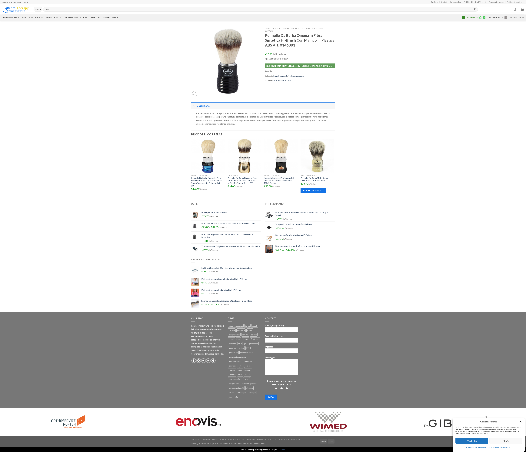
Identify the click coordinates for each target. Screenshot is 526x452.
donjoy (245, 339)
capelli (254, 326)
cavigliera (241, 330)
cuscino (254, 335)
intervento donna (235, 361)
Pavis (240, 370)
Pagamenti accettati (496, 2)
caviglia (232, 330)
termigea (252, 392)
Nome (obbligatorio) (274, 325)
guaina (241, 348)
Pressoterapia (110, 17)
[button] (520, 421)
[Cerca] (475, 9)
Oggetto (269, 347)
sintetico (288, 80)
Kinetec (58, 17)
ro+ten (246, 379)
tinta (230, 397)
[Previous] (191, 168)
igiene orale (233, 352)
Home (268, 28)
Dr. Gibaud (255, 339)
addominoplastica (236, 326)
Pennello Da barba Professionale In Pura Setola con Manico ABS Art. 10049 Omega (279, 180)
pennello (281, 80)
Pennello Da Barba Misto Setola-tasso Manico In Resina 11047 (315, 179)
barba (274, 80)
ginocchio (232, 348)
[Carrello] (522, 9)
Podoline (232, 375)
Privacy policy (455, 2)
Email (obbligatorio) (274, 336)
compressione (234, 335)
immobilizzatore (246, 352)
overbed (232, 370)
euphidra (232, 344)
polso (240, 375)
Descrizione (203, 105)
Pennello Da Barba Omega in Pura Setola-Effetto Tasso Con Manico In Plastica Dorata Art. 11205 (242, 180)
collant (249, 330)
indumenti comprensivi (237, 357)
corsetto (245, 335)
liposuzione (233, 366)
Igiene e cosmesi (281, 28)
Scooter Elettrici (92, 17)
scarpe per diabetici (236, 388)
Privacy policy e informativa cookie (476, 447)
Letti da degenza (72, 17)
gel (245, 344)
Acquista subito (313, 190)
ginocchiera (253, 344)
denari (231, 339)
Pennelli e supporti (280, 76)
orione (248, 366)
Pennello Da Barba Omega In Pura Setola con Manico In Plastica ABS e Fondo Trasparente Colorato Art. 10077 (206, 182)
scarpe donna (234, 384)
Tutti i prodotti (10, 17)
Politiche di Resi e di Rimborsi (475, 2)
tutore (237, 397)
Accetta (472, 440)
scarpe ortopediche (249, 384)
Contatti (444, 2)
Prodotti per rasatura (303, 28)
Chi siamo (434, 2)
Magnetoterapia (43, 17)
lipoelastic (248, 361)
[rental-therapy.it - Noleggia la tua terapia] (15, 9)
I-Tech (248, 348)
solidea (232, 392)
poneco (247, 375)
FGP (240, 344)
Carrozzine (27, 17)
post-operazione (235, 379)
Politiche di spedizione (515, 2)
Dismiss (281, 449)
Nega (506, 440)
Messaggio (270, 357)
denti (238, 339)
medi (242, 366)
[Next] (334, 168)
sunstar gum (241, 392)
